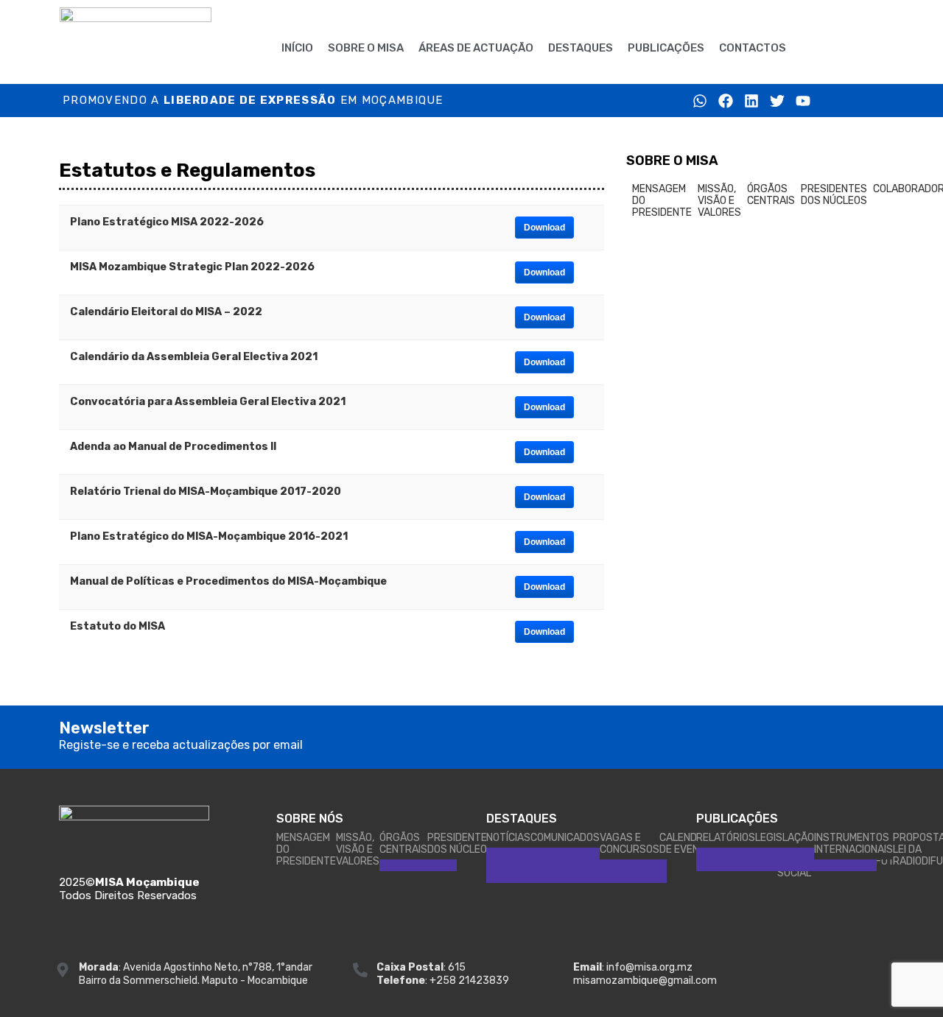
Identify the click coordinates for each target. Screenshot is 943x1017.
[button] (823, 48)
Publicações (666, 47)
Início (297, 47)
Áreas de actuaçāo (475, 47)
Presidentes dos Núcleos (834, 195)
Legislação (784, 837)
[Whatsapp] (700, 101)
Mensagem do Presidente (662, 201)
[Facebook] (725, 101)
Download (544, 227)
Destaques (580, 47)
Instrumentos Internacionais (853, 843)
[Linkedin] (751, 101)
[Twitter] (777, 101)
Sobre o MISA (366, 47)
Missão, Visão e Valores (719, 201)
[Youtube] (803, 101)
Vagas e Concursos (629, 843)
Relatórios (725, 837)
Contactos (752, 47)
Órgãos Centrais (771, 195)
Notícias (508, 837)
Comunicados (565, 837)
